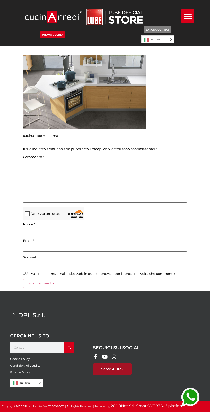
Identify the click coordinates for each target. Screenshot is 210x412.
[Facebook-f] (95, 356)
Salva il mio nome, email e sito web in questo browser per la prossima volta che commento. (100, 273)
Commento (33, 157)
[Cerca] (69, 347)
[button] (187, 16)
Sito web (30, 257)
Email (28, 240)
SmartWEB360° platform (160, 406)
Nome (29, 224)
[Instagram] (113, 356)
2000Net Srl (122, 406)
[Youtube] (104, 356)
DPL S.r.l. (31, 315)
